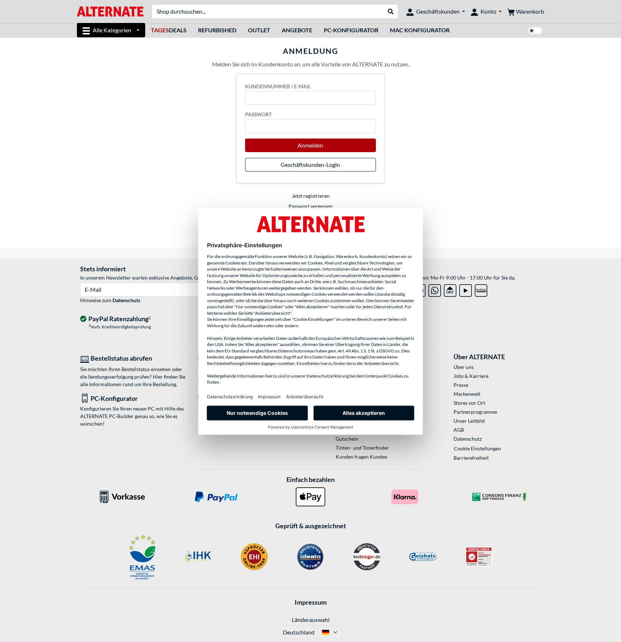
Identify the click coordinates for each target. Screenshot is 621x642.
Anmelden (310, 145)
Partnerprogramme (475, 412)
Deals (169, 30)
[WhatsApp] (434, 289)
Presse (461, 385)
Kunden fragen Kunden (361, 457)
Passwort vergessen (310, 206)
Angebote (297, 30)
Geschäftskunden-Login (310, 164)
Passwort (258, 114)
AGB (459, 430)
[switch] (535, 30)
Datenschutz (126, 300)
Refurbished (217, 30)
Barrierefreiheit (471, 458)
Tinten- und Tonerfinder (362, 448)
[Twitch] (481, 289)
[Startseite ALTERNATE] (110, 11)
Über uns (464, 367)
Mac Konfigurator (420, 30)
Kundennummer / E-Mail (278, 86)
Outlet (259, 30)
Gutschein (347, 439)
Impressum (311, 602)
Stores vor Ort (469, 403)
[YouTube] (465, 289)
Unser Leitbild (469, 421)
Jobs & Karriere (471, 376)
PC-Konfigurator (351, 30)
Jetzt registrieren (311, 196)
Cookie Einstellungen (477, 448)
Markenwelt (467, 394)
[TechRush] (450, 289)
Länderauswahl (311, 619)
